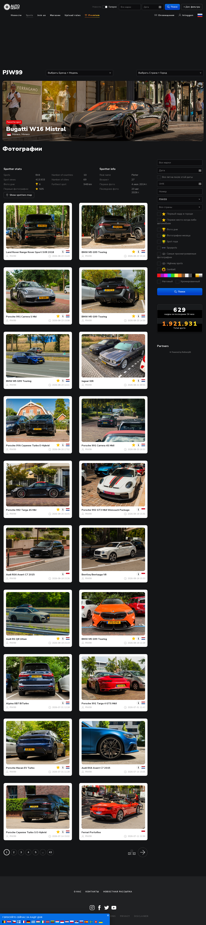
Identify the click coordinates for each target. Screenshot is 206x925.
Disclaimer (141, 916)
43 (50, 852)
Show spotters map (21, 195)
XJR (91, 381)
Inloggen (187, 15)
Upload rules (73, 15)
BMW (85, 252)
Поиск (174, 6)
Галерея (113, 7)
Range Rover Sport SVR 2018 (37, 252)
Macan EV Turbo (25, 768)
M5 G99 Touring (98, 252)
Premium (93, 15)
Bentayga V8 (99, 574)
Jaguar (85, 381)
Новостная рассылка (117, 891)
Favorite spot (14, 122)
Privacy (125, 916)
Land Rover (12, 252)
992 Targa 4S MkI (26, 510)
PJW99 (13, 256)
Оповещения (166, 15)
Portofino (95, 832)
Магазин (55, 15)
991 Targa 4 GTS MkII (104, 703)
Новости (96, 7)
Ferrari (85, 832)
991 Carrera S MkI (26, 316)
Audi (8, 574)
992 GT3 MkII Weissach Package (111, 510)
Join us (41, 15)
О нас (77, 891)
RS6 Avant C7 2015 (23, 574)
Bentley (86, 574)
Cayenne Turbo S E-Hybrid (31, 832)
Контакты (92, 891)
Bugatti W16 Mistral (36, 129)
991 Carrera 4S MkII (103, 445)
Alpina (10, 703)
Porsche (11, 316)
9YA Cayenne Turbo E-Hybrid (32, 445)
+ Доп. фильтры (192, 6)
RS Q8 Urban (19, 639)
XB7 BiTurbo (21, 703)
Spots (29, 15)
